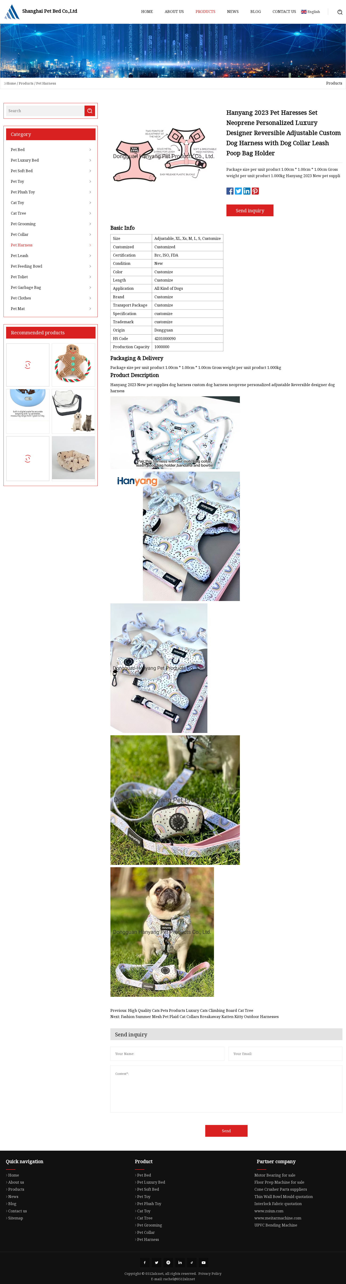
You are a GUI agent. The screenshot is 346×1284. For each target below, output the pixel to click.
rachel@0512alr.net (179, 1279)
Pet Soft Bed (22, 170)
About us (174, 11)
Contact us (284, 11)
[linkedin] (180, 1262)
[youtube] (203, 1262)
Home (147, 11)
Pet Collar (19, 234)
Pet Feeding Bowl (26, 266)
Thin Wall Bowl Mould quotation (283, 1196)
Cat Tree (18, 213)
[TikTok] (192, 1262)
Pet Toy (17, 181)
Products (205, 11)
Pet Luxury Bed (25, 160)
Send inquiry (250, 210)
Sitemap (15, 1218)
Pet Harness (46, 83)
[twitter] (156, 1262)
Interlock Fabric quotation (278, 1203)
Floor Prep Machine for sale (279, 1182)
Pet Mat (18, 308)
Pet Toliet (19, 276)
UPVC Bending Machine (275, 1225)
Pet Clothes (21, 298)
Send (226, 1130)
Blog (255, 11)
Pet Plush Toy (23, 192)
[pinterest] (168, 1262)
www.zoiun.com (268, 1211)
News (233, 11)
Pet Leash (19, 255)
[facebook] (144, 1262)
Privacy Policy (209, 1273)
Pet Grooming (23, 223)
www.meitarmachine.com (277, 1218)
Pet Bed (18, 149)
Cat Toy (17, 202)
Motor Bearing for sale (274, 1175)
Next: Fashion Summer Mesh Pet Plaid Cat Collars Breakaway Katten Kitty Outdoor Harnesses (194, 1016)
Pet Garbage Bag (26, 287)
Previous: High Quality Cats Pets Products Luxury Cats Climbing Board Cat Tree (181, 1010)
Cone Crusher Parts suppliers (280, 1189)
